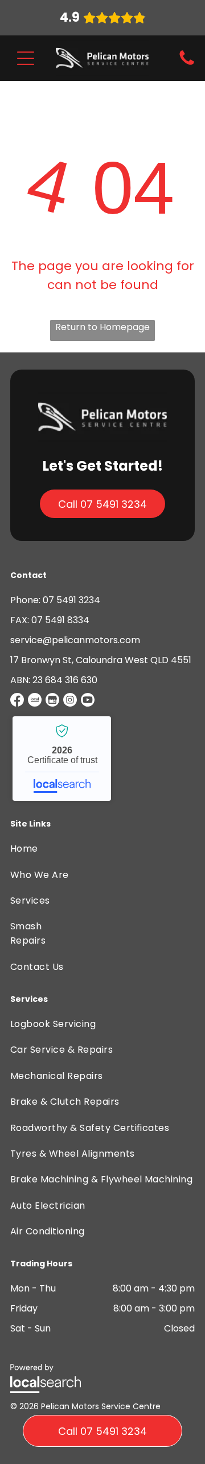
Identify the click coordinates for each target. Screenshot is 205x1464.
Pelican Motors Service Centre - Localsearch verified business (62, 758)
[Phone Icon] (187, 64)
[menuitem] (40, 848)
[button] (25, 58)
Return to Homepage (102, 327)
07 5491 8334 (60, 620)
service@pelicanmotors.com (75, 640)
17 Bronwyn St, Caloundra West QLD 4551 (100, 660)
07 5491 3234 (71, 600)
